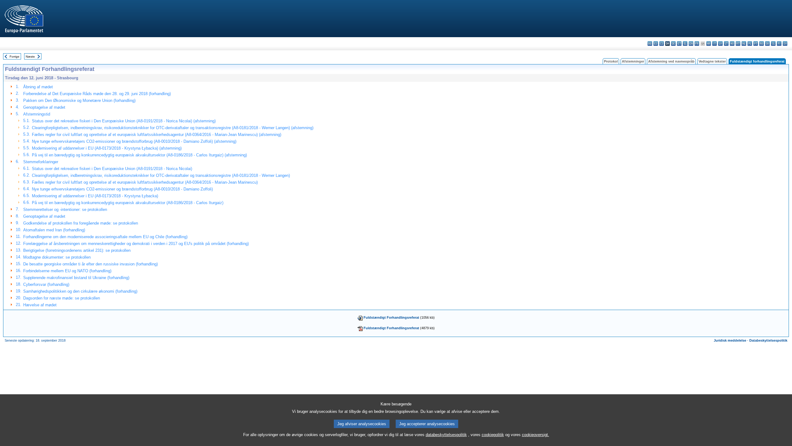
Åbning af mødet (38, 87)
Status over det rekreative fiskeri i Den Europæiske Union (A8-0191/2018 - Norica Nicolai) (112, 168)
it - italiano (714, 43)
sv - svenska (785, 43)
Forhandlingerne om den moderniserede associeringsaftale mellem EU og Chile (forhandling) (105, 236)
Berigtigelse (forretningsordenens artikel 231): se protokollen (77, 250)
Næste (30, 56)
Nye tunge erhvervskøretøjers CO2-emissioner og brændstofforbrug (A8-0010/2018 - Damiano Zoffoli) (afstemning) (134, 141)
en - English (691, 43)
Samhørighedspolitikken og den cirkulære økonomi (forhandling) (80, 291)
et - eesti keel (679, 43)
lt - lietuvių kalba (726, 43)
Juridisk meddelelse (730, 340)
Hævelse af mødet (40, 305)
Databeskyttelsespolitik (768, 340)
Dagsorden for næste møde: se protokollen (61, 298)
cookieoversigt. (535, 434)
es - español (655, 43)
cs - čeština (661, 43)
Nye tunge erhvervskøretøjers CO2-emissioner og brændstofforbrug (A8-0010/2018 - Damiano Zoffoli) (122, 189)
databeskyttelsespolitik (446, 434)
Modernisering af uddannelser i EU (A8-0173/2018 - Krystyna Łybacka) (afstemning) (107, 148)
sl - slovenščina (773, 43)
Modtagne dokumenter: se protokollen (57, 257)
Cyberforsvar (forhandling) (46, 284)
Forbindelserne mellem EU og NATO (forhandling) (67, 271)
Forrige (14, 56)
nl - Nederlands (744, 43)
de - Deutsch (673, 43)
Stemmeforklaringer (40, 162)
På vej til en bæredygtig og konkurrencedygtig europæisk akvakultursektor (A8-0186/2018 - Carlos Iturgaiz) (127, 202)
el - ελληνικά (685, 43)
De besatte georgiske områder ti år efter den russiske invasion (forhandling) (90, 264)
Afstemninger (633, 61)
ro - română (761, 43)
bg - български (650, 43)
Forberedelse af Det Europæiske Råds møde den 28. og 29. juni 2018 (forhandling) (97, 93)
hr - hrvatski (708, 43)
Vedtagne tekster (712, 61)
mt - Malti (738, 43)
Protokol (611, 61)
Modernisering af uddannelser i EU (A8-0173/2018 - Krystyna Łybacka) (95, 196)
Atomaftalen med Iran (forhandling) (54, 230)
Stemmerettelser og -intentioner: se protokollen (65, 209)
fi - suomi (779, 43)
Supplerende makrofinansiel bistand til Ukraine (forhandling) (76, 277)
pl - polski (749, 43)
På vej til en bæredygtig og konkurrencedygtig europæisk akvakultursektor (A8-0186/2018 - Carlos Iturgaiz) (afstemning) (139, 155)
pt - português (755, 43)
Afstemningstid (36, 114)
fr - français (697, 43)
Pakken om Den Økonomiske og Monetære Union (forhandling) (79, 100)
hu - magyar (732, 43)
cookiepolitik (493, 434)
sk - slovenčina (767, 43)
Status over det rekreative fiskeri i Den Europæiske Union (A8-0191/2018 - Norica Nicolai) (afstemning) (124, 121)
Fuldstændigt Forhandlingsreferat (391, 317)
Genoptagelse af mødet (44, 107)
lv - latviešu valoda (720, 43)
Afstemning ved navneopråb (671, 61)
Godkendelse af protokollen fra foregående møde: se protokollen (80, 223)
